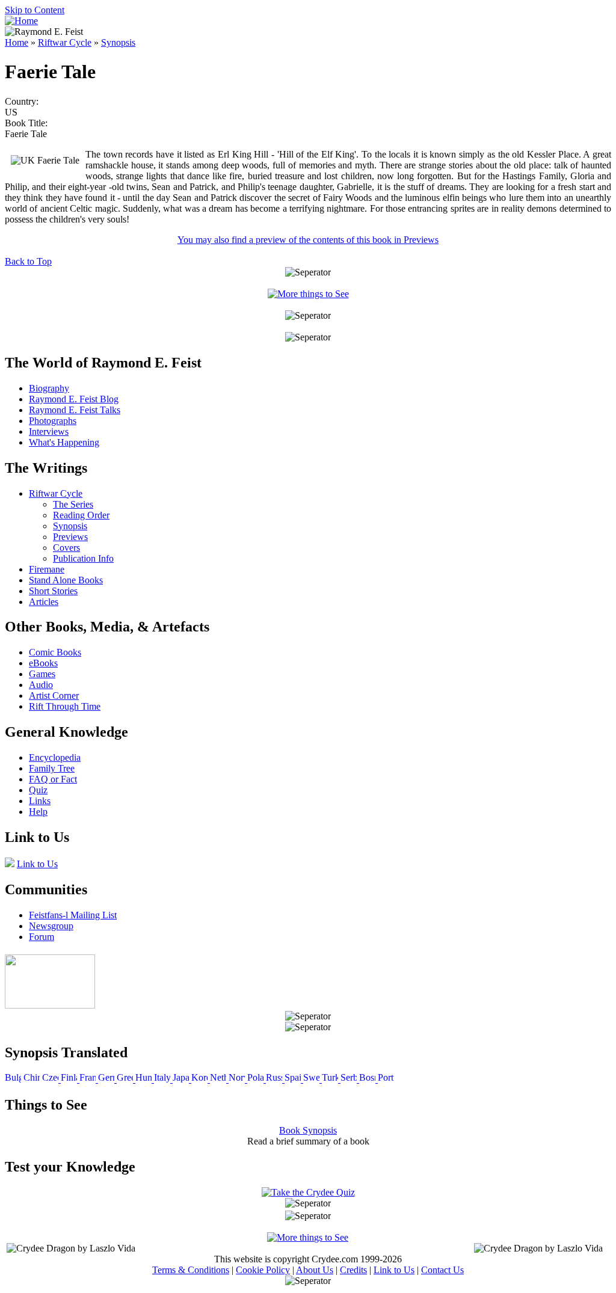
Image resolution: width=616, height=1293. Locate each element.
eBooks (43, 663)
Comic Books (55, 652)
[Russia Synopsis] (275, 1079)
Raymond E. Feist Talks (74, 410)
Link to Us (37, 864)
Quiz (38, 790)
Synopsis (118, 42)
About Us (314, 1270)
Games (42, 674)
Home (16, 42)
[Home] (21, 21)
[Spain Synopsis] (294, 1079)
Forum (41, 937)
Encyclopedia (55, 757)
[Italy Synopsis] (163, 1079)
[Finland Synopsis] (70, 1079)
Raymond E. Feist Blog (74, 399)
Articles (43, 602)
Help (38, 811)
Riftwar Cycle (64, 42)
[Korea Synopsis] (200, 1079)
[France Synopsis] (88, 1079)
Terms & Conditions (190, 1270)
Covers (66, 547)
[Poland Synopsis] (256, 1079)
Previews (70, 537)
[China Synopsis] (31, 1079)
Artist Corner (54, 695)
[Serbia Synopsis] (349, 1079)
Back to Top (28, 261)
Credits (353, 1270)
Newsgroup (51, 926)
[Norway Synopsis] (238, 1079)
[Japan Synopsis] (182, 1079)
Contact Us (442, 1270)
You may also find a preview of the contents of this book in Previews (308, 240)
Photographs (52, 421)
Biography (49, 388)
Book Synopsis (308, 1130)
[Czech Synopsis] (51, 1079)
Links (40, 801)
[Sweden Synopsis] (312, 1079)
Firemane (46, 569)
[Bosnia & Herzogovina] (368, 1079)
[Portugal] (386, 1079)
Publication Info (83, 558)
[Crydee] (50, 1005)
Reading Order (81, 515)
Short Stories (53, 591)
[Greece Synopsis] (126, 1079)
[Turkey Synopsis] (331, 1079)
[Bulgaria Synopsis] (13, 1079)
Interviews (49, 431)
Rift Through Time (64, 706)
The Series (73, 504)
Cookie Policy (263, 1270)
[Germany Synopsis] (107, 1079)
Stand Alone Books (66, 580)
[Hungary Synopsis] (144, 1079)
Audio (41, 685)
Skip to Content (34, 10)
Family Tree (52, 768)
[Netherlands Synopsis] (219, 1079)
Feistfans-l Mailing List (73, 915)
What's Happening (64, 442)
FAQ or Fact (53, 779)
